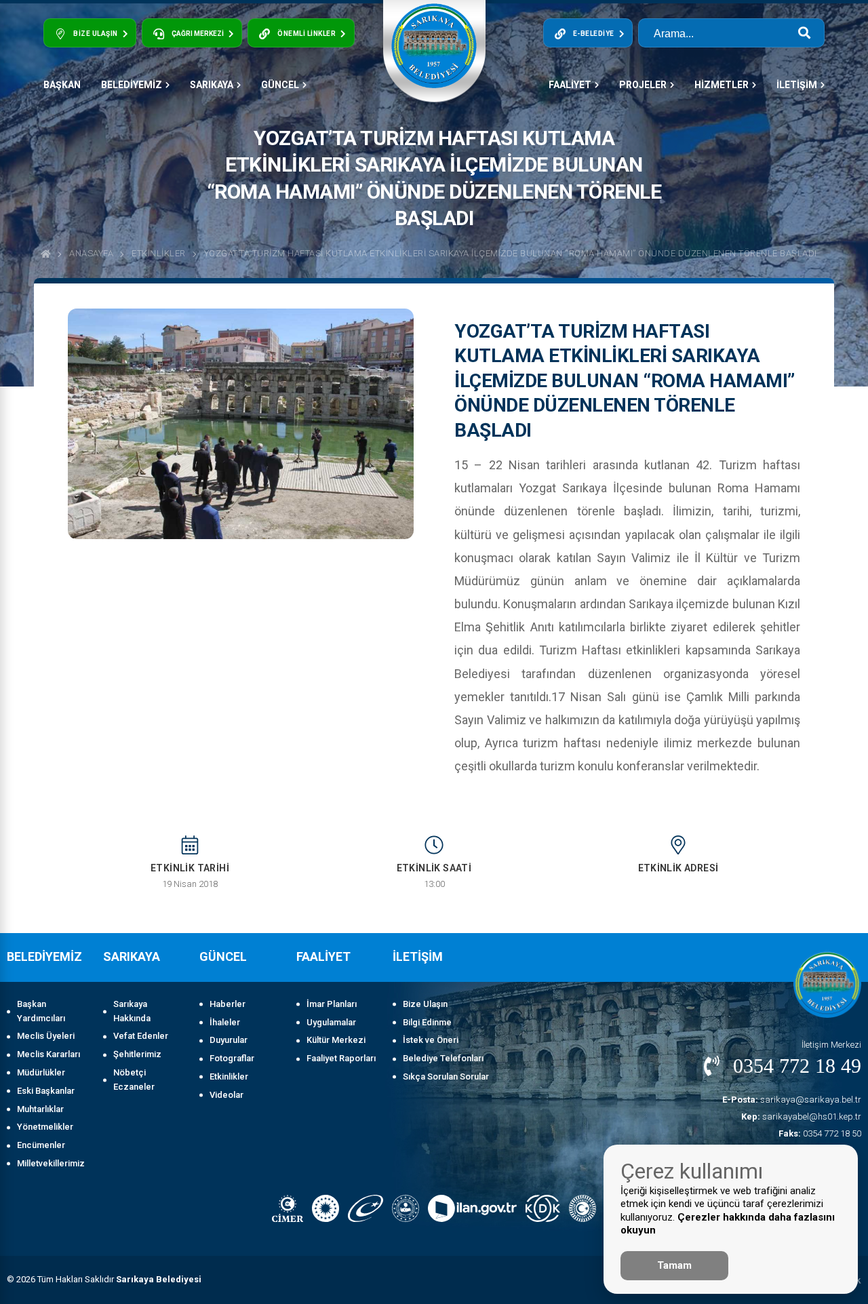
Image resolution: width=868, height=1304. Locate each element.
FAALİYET (570, 84)
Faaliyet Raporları (341, 1058)
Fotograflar (232, 1058)
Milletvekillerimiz (51, 1163)
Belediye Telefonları (443, 1058)
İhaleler (225, 1022)
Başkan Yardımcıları (41, 1011)
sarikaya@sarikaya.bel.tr (791, 1099)
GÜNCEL (280, 84)
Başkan (62, 84)
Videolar (226, 1095)
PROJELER (643, 84)
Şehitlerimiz (137, 1054)
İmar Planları (332, 1004)
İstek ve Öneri (430, 1040)
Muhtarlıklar (40, 1109)
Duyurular (229, 1040)
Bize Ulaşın (425, 1004)
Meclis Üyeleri (46, 1036)
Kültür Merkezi (336, 1040)
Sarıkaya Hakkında (132, 1011)
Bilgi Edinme (427, 1022)
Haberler (227, 1004)
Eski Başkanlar (46, 1091)
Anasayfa (91, 253)
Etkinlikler (159, 253)
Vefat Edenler (140, 1036)
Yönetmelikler (45, 1127)
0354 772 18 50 (819, 1133)
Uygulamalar (331, 1022)
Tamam (674, 1265)
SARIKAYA (211, 84)
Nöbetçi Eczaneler (134, 1079)
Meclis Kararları (48, 1054)
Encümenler (41, 1145)
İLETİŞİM (796, 84)
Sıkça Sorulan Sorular (446, 1076)
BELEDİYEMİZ (131, 84)
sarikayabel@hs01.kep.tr (801, 1116)
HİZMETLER (721, 84)
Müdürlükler (41, 1072)
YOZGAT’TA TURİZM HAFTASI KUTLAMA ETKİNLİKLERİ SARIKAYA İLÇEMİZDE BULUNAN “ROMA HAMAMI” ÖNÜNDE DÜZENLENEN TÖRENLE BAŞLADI (510, 253)
